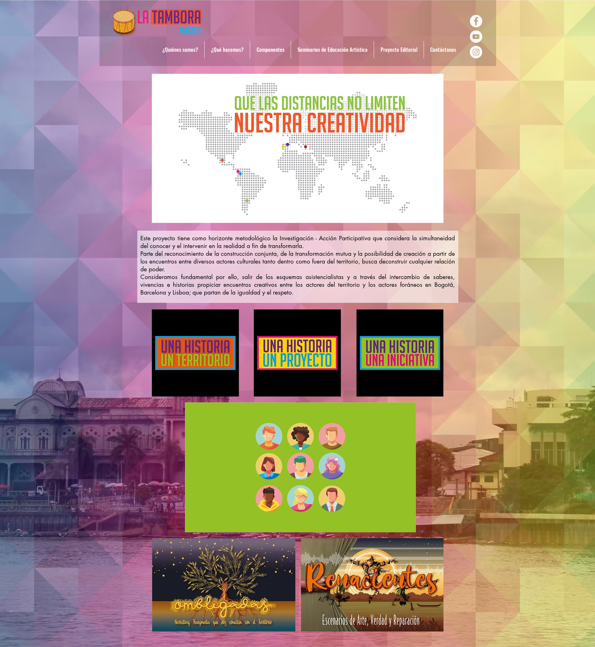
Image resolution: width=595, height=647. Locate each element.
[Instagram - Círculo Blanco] (476, 52)
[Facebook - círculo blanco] (476, 21)
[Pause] (193, 524)
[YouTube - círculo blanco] (476, 36)
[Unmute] (204, 524)
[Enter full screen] (407, 524)
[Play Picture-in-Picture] (397, 524)
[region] (297, 149)
